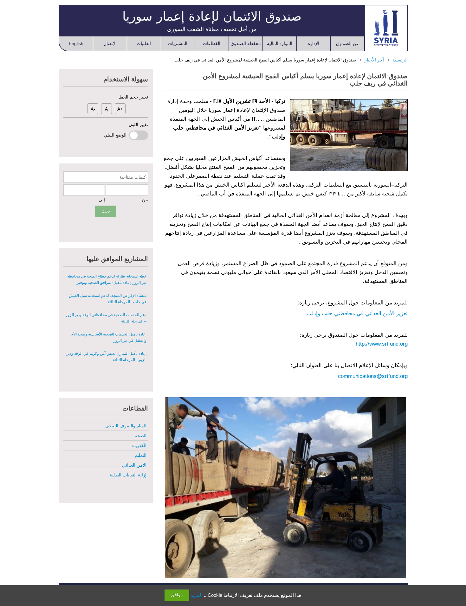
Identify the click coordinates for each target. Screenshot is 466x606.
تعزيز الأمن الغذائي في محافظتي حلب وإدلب (357, 313)
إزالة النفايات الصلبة (128, 474)
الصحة (140, 435)
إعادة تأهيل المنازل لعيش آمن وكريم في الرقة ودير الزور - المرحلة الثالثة (106, 356)
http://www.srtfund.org (382, 344)
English (76, 43)
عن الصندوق (347, 43)
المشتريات (177, 43)
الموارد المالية (279, 43)
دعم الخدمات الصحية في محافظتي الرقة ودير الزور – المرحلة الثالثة (106, 318)
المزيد (197, 595)
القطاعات (211, 43)
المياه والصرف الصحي (125, 425)
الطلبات (144, 43)
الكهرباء (139, 445)
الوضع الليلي (116, 134)
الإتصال (110, 43)
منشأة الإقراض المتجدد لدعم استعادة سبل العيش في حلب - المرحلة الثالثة (107, 298)
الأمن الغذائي (134, 465)
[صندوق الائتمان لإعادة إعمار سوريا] (386, 28)
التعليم (140, 455)
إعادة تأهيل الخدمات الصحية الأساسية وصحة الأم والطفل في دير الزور (108, 337)
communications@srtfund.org (373, 376)
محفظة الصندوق (245, 43)
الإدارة (313, 43)
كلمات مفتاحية (132, 177)
